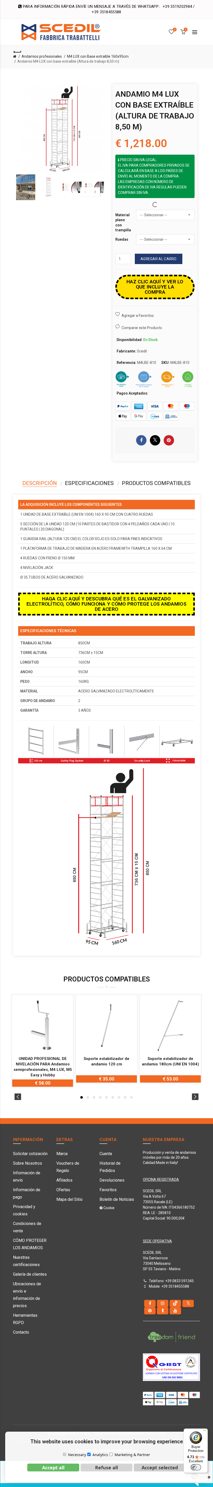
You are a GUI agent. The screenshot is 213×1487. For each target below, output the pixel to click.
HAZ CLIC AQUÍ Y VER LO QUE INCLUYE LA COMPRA (155, 287)
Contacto (21, 1332)
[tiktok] (175, 1303)
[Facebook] (150, 1303)
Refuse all (106, 1467)
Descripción (39, 483)
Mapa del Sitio (69, 1199)
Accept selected (160, 1467)
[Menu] (205, 1432)
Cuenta (105, 1153)
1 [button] (81, 1097)
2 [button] (87, 1097)
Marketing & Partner (132, 1454)
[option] (25, 187)
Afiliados (64, 1180)
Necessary (77, 1454)
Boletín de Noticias (116, 1199)
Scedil (142, 351)
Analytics (100, 1454)
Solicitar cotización (30, 1153)
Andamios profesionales (42, 56)
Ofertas (63, 1189)
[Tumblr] (162, 1310)
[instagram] (162, 1303)
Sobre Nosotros (27, 1163)
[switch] (196, 1467)
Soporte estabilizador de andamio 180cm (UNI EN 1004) (170, 1061)
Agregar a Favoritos (138, 315)
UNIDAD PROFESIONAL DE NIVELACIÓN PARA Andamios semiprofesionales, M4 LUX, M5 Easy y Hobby (43, 1066)
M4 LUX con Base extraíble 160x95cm (98, 56)
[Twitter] (188, 1303)
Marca (62, 1153)
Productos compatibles (156, 483)
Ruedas (121, 239)
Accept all (53, 1467)
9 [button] (131, 1097)
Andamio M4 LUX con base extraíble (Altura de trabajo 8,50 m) (68, 61)
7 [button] (119, 1097)
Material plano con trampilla (123, 222)
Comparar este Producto (142, 328)
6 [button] (112, 1097)
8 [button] (125, 1097)
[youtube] (175, 1310)
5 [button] (106, 1097)
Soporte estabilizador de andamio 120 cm (106, 1061)
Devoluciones (111, 1180)
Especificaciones (89, 483)
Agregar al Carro (159, 259)
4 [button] (100, 1097)
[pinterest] (150, 1310)
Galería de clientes (30, 1274)
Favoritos (108, 1189)
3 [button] (94, 1097)
